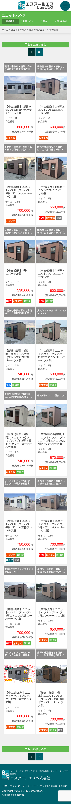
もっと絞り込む (36, 44)
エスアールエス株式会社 (30, 778)
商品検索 (10, 21)
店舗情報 (52, 786)
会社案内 (63, 786)
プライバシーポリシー (21, 786)
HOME (5, 786)
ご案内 (44, 21)
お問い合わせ (60, 21)
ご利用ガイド (27, 21)
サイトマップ (40, 786)
